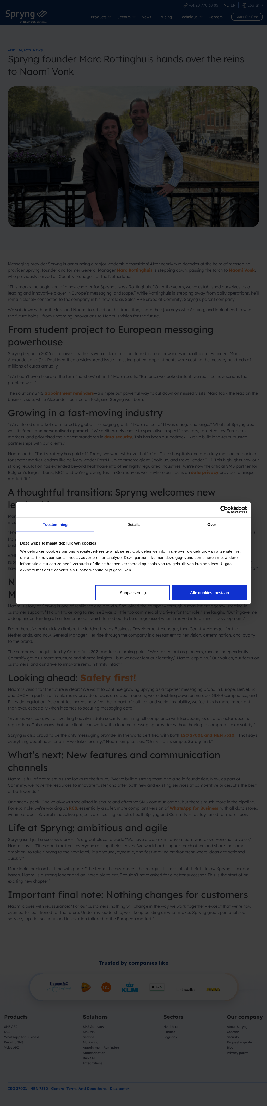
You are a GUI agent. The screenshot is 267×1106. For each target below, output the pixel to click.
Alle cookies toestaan (209, 592)
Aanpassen (130, 592)
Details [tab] (133, 524)
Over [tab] (211, 524)
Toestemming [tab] (55, 524)
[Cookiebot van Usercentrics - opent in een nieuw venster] (224, 509)
